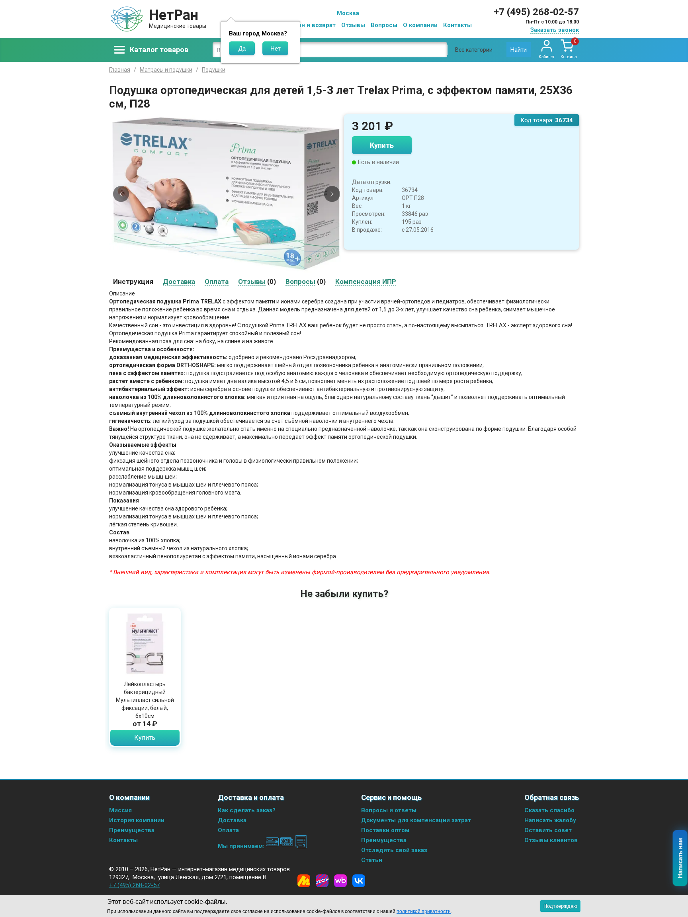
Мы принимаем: (242, 846)
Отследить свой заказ (394, 850)
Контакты (457, 25)
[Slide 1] (216, 268)
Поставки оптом (385, 830)
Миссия (120, 810)
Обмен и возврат (310, 25)
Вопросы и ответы (388, 810)
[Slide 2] (223, 268)
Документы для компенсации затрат (416, 820)
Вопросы (384, 25)
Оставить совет (548, 830)
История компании (136, 820)
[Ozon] (322, 880)
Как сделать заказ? (247, 810)
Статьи (371, 860)
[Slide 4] (237, 268)
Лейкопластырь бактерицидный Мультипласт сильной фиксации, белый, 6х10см (145, 700)
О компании (420, 25)
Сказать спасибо (549, 810)
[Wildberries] (340, 880)
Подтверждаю (560, 906)
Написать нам (680, 858)
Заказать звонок (554, 29)
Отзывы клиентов (551, 840)
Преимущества (131, 830)
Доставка (232, 820)
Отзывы (353, 25)
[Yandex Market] (303, 880)
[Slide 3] (230, 268)
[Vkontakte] (358, 880)
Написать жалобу (550, 820)
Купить (382, 145)
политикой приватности (424, 911)
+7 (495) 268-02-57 (536, 12)
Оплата (228, 830)
